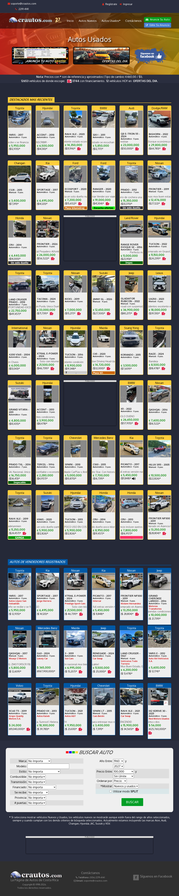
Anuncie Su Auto (159, 19)
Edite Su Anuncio (159, 25)
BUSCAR (132, 802)
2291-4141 (23, 9)
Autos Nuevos (88, 21)
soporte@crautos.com (23, 3)
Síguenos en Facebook (156, 876)
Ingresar (128, 4)
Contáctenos (133, 21)
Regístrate (111, 4)
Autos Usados (110, 21)
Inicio (70, 21)
